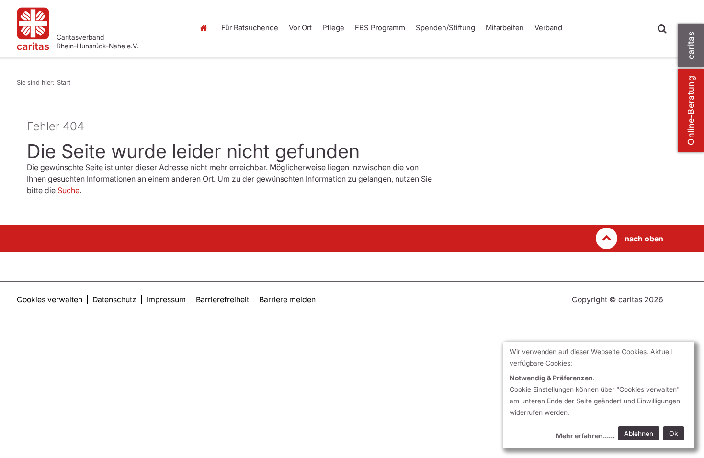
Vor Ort (300, 27)
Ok (673, 433)
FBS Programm (380, 27)
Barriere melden (287, 299)
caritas (691, 45)
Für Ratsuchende (249, 27)
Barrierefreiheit (222, 299)
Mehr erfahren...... (585, 436)
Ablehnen (638, 433)
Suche (68, 190)
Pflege (333, 27)
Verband (548, 27)
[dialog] (598, 395)
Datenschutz (114, 299)
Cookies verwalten (49, 299)
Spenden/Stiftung (445, 27)
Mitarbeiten (505, 27)
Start (204, 28)
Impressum (166, 299)
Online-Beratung (691, 110)
